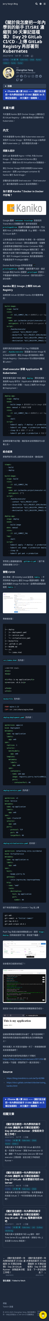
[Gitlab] (29, 76)
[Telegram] (40, 76)
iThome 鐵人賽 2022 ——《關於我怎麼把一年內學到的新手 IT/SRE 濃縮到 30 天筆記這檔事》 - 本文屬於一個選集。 (25, 94)
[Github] (25, 76)
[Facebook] (21, 76)
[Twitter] (21, 79)
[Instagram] (32, 76)
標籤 (5, 1303)
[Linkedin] (36, 76)
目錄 (9, 86)
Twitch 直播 (8, 1306)
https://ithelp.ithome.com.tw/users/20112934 (23, 1059)
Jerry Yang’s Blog (10, 4)
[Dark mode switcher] (40, 4)
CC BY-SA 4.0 (22, 1314)
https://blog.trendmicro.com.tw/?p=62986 (25, 1078)
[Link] (17, 76)
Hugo (41, 1311)
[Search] (36, 4)
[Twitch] (17, 79)
